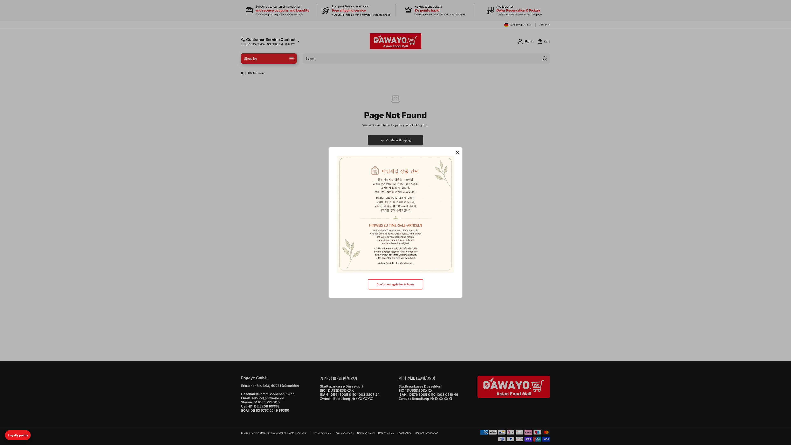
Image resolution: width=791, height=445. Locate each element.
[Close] (457, 152)
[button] (18, 435)
